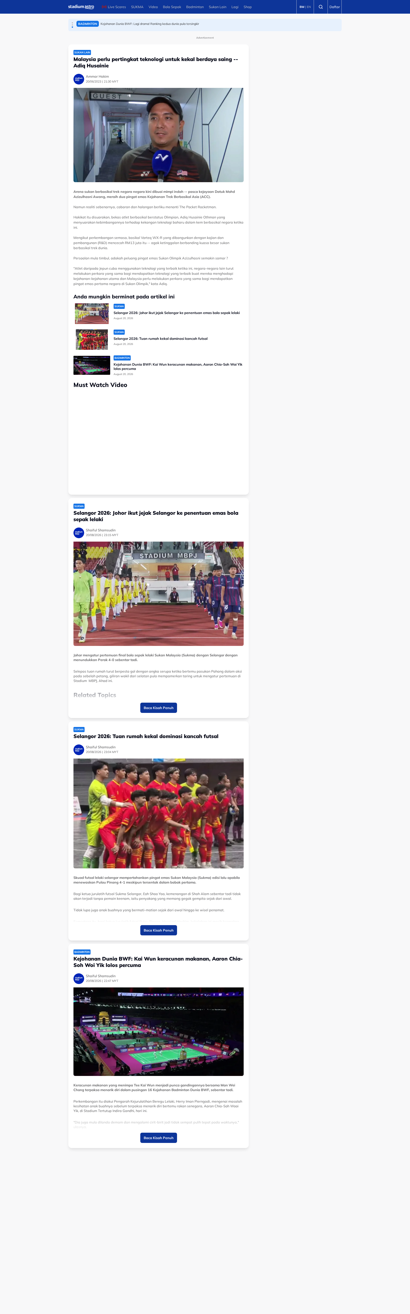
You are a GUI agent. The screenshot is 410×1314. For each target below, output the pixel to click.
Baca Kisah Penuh (159, 708)
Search (321, 7)
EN (309, 7)
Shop (248, 7)
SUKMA (137, 7)
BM (302, 7)
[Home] (81, 7)
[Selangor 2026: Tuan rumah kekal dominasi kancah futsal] (91, 339)
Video (153, 7)
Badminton (195, 7)
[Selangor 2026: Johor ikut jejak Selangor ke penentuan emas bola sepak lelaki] (91, 313)
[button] (72, 22)
